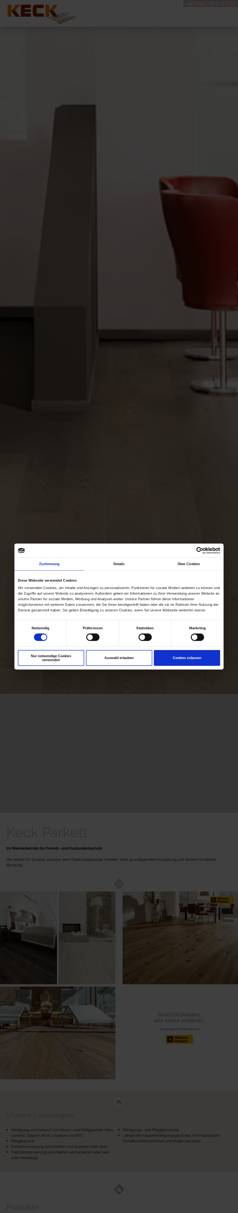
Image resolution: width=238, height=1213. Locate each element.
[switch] (92, 637)
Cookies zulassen (187, 658)
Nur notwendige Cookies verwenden (51, 658)
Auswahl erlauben (119, 658)
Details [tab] (119, 564)
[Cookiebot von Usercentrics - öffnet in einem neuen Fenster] (199, 550)
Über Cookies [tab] (189, 564)
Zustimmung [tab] (49, 564)
